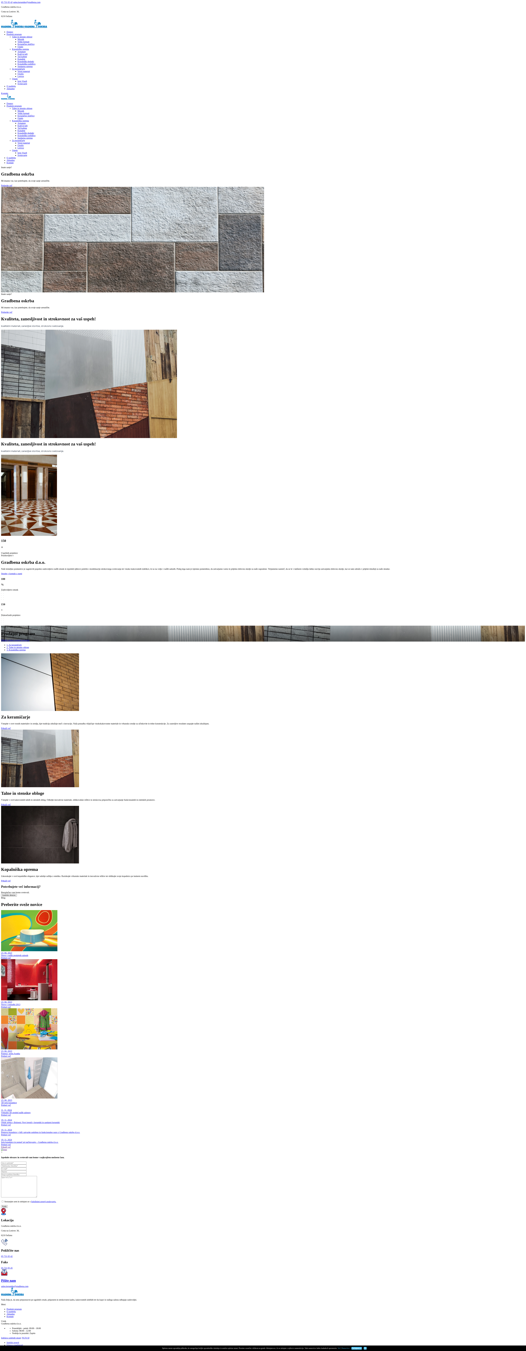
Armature (22, 51)
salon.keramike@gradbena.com (26, 2)
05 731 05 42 (7, 2)
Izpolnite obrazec (9, 895)
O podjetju (11, 86)
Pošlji (4, 1206)
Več (339, 1348)
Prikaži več (6, 728)
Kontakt (4, 93)
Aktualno (11, 88)
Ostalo (20, 47)
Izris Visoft (22, 81)
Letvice (21, 76)
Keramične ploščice (26, 44)
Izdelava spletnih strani (11, 1338)
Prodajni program (14, 34)
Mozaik (21, 39)
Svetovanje (22, 84)
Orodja (21, 74)
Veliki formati (23, 42)
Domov (10, 32)
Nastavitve (346, 1348)
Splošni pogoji (13, 1342)
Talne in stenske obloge (22, 37)
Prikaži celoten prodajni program (15, 640)
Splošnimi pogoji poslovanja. (43, 1201)
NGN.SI (25, 1338)
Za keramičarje (18, 69)
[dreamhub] (12, 1295)
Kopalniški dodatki (26, 61)
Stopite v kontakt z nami (11, 573)
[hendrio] (12, 27)
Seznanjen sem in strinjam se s (30, 1201)
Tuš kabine (22, 56)
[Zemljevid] (4, 1149)
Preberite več (6, 185)
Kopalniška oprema (20, 49)
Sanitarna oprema (25, 66)
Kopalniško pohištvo (26, 64)
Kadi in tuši (23, 54)
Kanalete (21, 59)
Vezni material (24, 71)
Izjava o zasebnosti (15, 1345)
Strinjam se (356, 1348)
